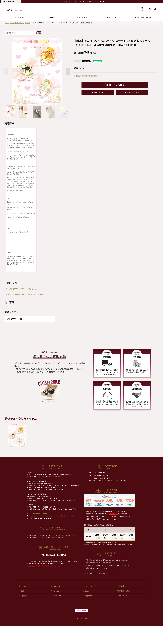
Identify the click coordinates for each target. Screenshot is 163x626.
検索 (39, 33)
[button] (142, 9)
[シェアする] (77, 61)
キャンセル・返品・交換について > (64, 535)
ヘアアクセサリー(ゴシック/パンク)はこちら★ (24, 295)
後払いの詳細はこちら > (58, 477)
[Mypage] (155, 9)
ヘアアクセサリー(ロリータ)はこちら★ (21, 289)
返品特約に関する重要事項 (86, 76)
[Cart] (150, 9)
